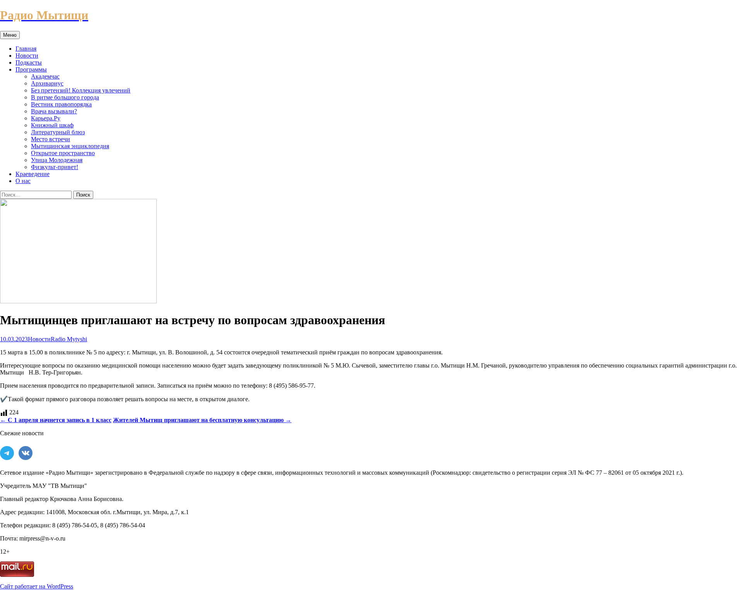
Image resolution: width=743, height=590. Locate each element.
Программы (31, 69)
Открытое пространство (63, 153)
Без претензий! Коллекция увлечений (80, 90)
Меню (10, 35)
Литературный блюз (58, 132)
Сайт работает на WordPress (36, 586)
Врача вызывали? (54, 111)
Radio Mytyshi (69, 339)
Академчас (45, 76)
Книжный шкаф (52, 125)
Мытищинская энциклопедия (70, 146)
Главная (25, 48)
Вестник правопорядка (61, 104)
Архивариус (47, 83)
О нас (23, 181)
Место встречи (50, 139)
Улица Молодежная (56, 160)
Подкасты (28, 62)
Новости (26, 55)
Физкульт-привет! (54, 167)
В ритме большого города (65, 97)
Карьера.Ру (45, 118)
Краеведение (32, 174)
